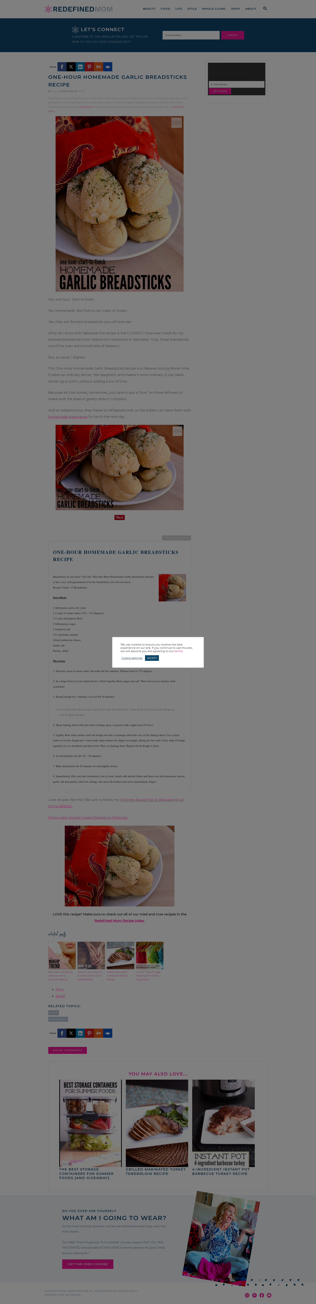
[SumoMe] (107, 66)
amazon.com (87, 107)
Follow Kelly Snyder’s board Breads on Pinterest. (88, 818)
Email (60, 996)
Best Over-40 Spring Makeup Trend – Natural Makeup (60, 975)
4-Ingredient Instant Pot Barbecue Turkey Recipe (221, 1171)
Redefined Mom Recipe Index (119, 921)
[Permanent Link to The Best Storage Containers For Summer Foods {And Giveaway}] (90, 1165)
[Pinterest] (89, 66)
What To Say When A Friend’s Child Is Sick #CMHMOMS (90, 975)
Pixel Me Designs (69, 1295)
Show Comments (67, 1050)
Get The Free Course (88, 1264)
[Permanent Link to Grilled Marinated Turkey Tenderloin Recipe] (157, 1165)
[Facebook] (62, 66)
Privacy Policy (128, 1291)
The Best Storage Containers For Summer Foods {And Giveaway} (86, 1173)
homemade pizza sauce (68, 417)
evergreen (58, 1019)
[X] (71, 66)
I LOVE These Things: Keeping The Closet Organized (148, 975)
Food (81, 91)
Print (60, 989)
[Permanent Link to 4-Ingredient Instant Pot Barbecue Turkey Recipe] (223, 1165)
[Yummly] (98, 66)
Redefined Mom (79, 9)
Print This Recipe (176, 538)
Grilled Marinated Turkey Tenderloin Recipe (117, 975)
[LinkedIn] (80, 66)
